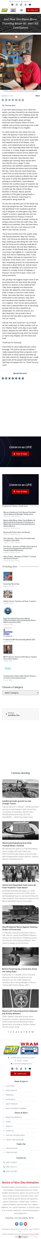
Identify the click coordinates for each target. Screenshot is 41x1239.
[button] (21, 10)
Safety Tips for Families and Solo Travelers (19, 601)
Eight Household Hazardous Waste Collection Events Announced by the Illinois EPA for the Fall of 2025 (19, 620)
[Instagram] (16, 4)
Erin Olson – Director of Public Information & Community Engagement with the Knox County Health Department (20, 548)
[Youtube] (30, 4)
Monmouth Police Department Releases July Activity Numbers (20, 1012)
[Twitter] (21, 1224)
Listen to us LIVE (20, 447)
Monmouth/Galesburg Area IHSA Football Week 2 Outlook (16, 844)
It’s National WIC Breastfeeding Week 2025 (19, 640)
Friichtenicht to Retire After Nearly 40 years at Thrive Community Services (19, 677)
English (24, 1237)
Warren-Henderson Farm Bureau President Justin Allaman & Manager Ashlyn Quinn (19, 513)
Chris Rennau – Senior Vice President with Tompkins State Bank (19, 539)
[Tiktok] (21, 4)
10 (32, 1032)
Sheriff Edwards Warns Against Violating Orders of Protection (19, 928)
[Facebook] (12, 4)
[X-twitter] (25, 4)
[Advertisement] (20, 412)
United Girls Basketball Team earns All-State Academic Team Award (19, 886)
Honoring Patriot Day (11, 584)
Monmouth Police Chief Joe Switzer (16, 532)
